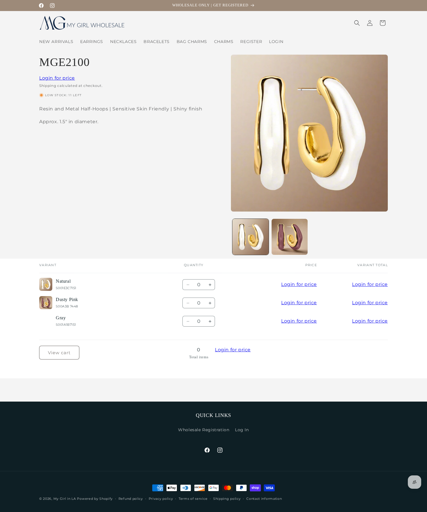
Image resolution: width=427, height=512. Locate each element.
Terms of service (193, 499)
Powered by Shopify (95, 499)
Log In (242, 429)
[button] (357, 23)
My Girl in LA (64, 499)
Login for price (57, 78)
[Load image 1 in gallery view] (250, 237)
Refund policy (131, 499)
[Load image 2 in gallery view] (290, 237)
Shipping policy (227, 499)
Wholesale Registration (203, 429)
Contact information (264, 499)
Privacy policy (161, 499)
